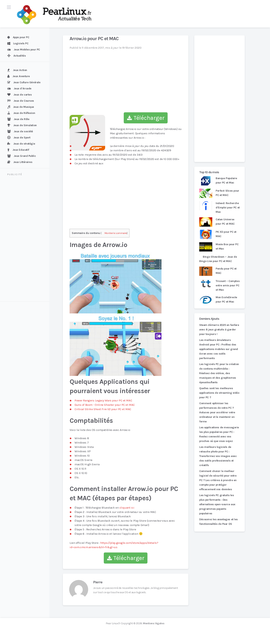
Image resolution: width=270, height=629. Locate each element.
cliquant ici (126, 507)
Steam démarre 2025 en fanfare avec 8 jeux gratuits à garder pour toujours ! (219, 329)
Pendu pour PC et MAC (226, 271)
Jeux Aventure (21, 76)
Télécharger (148, 117)
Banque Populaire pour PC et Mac (226, 180)
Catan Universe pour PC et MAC (225, 221)
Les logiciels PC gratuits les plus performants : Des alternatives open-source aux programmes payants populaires (217, 504)
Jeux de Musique (23, 107)
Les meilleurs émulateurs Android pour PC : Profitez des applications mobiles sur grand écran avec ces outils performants (218, 349)
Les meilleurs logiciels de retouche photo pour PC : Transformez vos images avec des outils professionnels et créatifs (218, 456)
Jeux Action (20, 70)
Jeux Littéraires (22, 162)
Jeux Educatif (20, 149)
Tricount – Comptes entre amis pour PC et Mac (228, 285)
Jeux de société (23, 131)
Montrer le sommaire (116, 233)
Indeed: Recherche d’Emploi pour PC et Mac (228, 207)
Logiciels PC (20, 43)
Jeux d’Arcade (22, 88)
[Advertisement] (27, 239)
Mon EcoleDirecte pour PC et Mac (226, 299)
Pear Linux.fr (113, 623)
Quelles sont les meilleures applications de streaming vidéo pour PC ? (219, 393)
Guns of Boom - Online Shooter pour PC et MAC (105, 405)
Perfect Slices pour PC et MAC (227, 193)
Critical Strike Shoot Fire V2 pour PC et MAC (103, 409)
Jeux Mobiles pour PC (27, 49)
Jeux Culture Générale (27, 82)
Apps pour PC (21, 37)
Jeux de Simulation (25, 125)
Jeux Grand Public (25, 156)
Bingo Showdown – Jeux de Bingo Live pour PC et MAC (218, 259)
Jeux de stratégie (24, 143)
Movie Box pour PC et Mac (227, 246)
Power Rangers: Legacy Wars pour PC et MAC (103, 400)
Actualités (19, 55)
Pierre (97, 582)
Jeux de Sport (21, 137)
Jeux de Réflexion (24, 113)
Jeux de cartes (22, 94)
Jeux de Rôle (21, 119)
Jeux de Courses (23, 100)
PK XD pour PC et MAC (226, 234)
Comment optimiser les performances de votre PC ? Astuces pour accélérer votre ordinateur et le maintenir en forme (217, 412)
